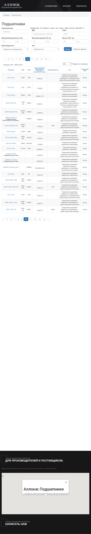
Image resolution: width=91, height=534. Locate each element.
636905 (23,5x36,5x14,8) (11, 167)
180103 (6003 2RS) (11, 137)
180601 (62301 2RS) (11, 202)
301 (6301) (11, 174)
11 (32, 59)
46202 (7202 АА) (11, 103)
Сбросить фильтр (80, 49)
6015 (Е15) (11, 87)
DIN (33, 30)
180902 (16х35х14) (11, 117)
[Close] (66, 482)
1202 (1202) (11, 77)
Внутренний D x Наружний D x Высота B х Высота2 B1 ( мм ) (40, 70)
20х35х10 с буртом (11, 160)
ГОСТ (64, 30)
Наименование (7, 28)
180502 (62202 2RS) (11, 112)
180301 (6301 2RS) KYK (10, 187)
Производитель (8, 45)
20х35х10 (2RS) (11, 154)
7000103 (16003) (11, 143)
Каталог (67, 6)
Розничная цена (84, 70)
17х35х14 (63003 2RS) (11, 125)
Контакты (81, 6)
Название (11, 70)
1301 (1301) (11, 195)
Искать (67, 49)
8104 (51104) (11, 148)
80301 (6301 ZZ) (11, 209)
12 (37, 59)
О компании (51, 6)
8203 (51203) (11, 131)
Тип (33, 45)
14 (46, 59)
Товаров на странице (80, 64)
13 (41, 59)
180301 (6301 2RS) (11, 180)
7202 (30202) (11, 95)
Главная (6, 15)
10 (28, 59)
